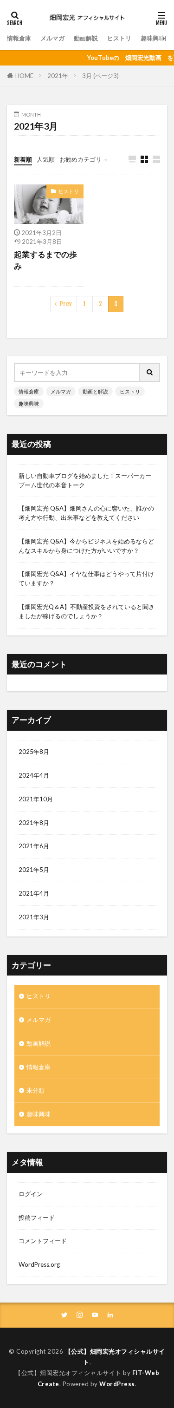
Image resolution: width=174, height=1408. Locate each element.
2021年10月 (36, 799)
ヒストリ (119, 38)
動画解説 (86, 38)
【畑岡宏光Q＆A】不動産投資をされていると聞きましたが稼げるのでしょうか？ (87, 611)
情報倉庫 (19, 38)
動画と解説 (95, 391)
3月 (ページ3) (100, 75)
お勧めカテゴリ (80, 159)
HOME (24, 75)
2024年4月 (34, 775)
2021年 (57, 75)
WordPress (117, 1384)
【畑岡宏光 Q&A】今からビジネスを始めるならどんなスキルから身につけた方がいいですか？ (86, 545)
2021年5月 (34, 869)
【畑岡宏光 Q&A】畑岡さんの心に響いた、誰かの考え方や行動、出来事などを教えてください (86, 512)
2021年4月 (34, 893)
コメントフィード (43, 1240)
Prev (66, 304)
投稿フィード (37, 1217)
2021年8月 (34, 822)
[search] (150, 372)
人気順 (46, 159)
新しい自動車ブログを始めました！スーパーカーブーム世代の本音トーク (85, 480)
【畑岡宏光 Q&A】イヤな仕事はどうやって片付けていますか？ (86, 578)
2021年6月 (34, 846)
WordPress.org (39, 1264)
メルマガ (52, 38)
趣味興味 (153, 38)
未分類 (35, 1090)
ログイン (31, 1194)
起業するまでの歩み (45, 260)
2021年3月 (34, 917)
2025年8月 (34, 751)
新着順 (23, 159)
